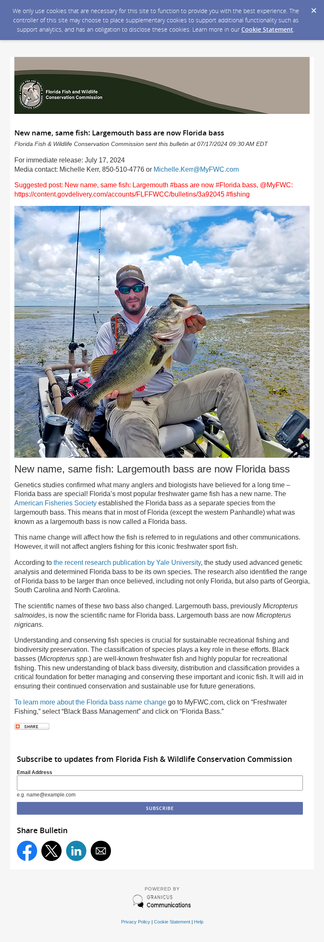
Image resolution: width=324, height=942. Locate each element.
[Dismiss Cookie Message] (313, 8)
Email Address (34, 772)
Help (198, 921)
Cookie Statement (267, 29)
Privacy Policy (135, 921)
